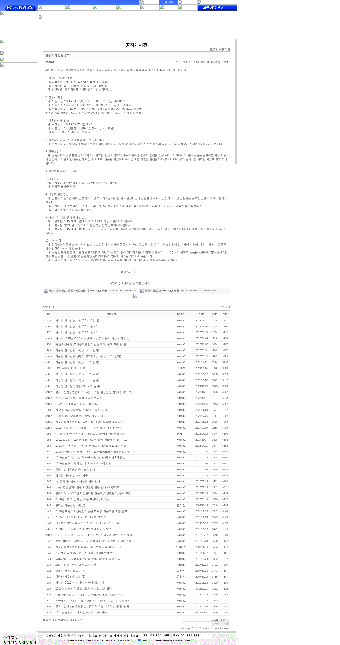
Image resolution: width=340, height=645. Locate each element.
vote (214, 314)
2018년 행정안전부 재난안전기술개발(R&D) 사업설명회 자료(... (94, 451)
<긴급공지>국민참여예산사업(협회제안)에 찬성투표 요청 (90, 433)
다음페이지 (76, 619)
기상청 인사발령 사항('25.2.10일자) (77, 350)
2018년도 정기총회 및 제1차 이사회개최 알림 (83, 463)
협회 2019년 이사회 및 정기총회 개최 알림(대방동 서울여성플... (94, 541)
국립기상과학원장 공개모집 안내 (75, 469)
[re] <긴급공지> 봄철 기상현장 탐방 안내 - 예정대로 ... (89, 487)
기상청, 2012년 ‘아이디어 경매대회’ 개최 (80, 582)
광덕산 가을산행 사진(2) (70, 570)
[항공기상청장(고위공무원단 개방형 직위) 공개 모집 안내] (90, 344)
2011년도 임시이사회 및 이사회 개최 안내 (81, 612)
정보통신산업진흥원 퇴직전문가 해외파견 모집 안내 (87, 523)
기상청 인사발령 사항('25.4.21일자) (77, 320)
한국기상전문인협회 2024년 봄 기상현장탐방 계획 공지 (89, 422)
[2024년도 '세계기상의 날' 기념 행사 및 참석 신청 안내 (88, 427)
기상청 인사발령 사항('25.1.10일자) (77, 380)
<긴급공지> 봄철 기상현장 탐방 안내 (77, 481)
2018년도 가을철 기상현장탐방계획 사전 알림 (83, 529)
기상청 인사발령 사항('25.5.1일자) (76, 332)
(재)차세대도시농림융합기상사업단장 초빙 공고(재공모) (89, 558)
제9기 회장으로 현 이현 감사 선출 (75, 564)
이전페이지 (62, 619)
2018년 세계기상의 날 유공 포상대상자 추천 (82, 499)
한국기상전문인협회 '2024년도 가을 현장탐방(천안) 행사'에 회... (94, 392)
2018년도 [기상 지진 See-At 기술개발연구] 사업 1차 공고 (90, 457)
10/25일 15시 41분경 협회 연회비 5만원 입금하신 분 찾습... (91, 439)
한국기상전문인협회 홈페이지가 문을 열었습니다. (85, 546)
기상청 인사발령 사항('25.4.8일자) (76, 326)
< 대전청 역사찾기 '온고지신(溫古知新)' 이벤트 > (85, 552)
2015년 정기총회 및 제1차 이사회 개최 (79, 517)
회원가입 (224, 49)
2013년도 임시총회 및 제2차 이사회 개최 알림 (83, 588)
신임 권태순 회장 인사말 (70, 368)
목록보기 (224, 306)
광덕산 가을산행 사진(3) (70, 505)
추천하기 (48, 306)
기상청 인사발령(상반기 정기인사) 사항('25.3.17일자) (88, 356)
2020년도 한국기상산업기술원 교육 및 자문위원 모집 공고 (91, 511)
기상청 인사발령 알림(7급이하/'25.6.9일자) (81, 410)
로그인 (214, 49)
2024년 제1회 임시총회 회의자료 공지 (78, 398)
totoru (227, 628)
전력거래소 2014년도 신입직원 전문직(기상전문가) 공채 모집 (93, 493)
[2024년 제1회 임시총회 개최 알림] (76, 404)
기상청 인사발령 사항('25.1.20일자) (77, 374)
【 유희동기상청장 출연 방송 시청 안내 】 (81, 416)
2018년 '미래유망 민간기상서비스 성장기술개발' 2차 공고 (90, 445)
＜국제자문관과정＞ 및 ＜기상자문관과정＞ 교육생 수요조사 (92, 600)
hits (225, 314)
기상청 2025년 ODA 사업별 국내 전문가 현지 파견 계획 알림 (92, 338)
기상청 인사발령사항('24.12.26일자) (77, 386)
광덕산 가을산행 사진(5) (70, 576)
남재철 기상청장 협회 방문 (71, 475)
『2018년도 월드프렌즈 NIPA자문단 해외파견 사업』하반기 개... (95, 535)
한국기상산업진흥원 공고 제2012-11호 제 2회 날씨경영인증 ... (93, 606)
